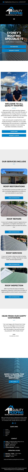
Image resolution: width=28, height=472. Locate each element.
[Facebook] (13, 423)
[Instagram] (15, 423)
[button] (14, 19)
